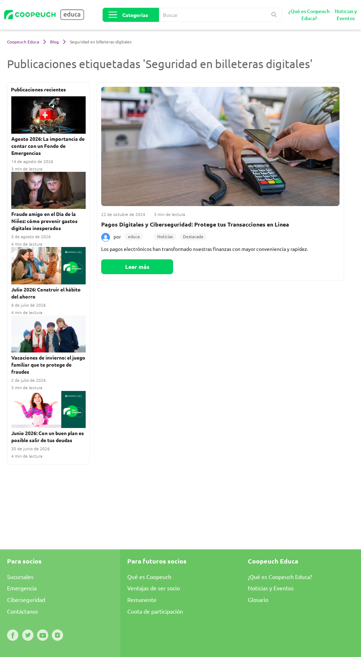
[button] (274, 15)
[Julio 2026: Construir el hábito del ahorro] (48, 266)
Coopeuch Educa (23, 41)
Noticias (165, 236)
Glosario (258, 599)
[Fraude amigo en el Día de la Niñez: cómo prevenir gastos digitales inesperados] (48, 191)
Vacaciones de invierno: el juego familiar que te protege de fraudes (48, 364)
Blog (55, 41)
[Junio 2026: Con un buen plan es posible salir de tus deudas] (48, 410)
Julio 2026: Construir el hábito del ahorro (46, 293)
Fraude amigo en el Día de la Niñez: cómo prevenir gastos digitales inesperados (44, 221)
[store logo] (48, 15)
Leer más (137, 266)
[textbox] (220, 15)
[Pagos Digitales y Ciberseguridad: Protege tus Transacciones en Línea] (220, 146)
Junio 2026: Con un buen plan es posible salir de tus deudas (47, 436)
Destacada (193, 236)
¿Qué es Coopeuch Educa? (280, 576)
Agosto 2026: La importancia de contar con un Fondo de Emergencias (48, 145)
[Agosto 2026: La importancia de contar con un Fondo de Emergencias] (48, 115)
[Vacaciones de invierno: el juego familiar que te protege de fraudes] (48, 334)
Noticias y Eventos (271, 587)
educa (134, 236)
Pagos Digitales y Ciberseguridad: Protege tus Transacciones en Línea (195, 224)
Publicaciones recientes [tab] (38, 89)
